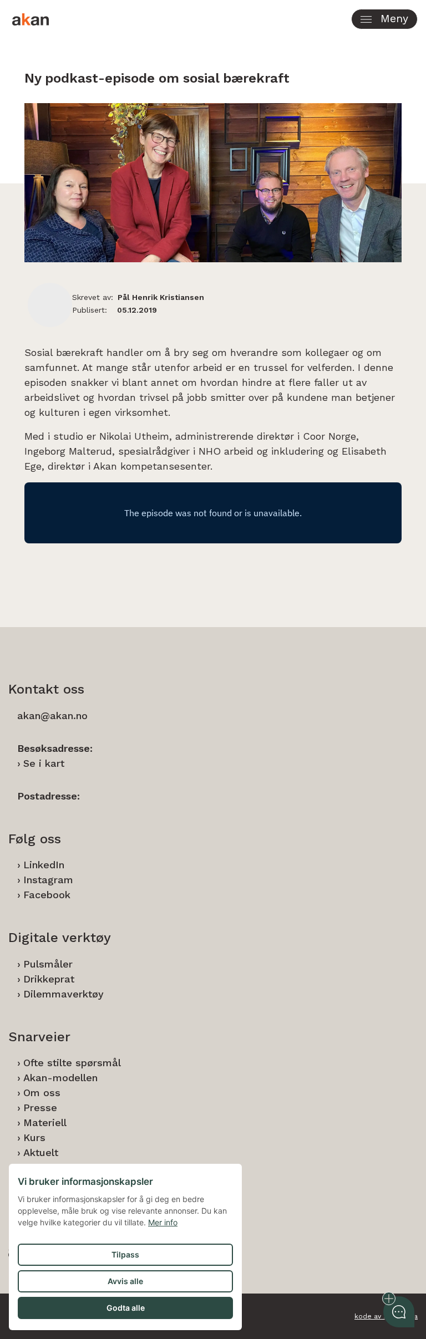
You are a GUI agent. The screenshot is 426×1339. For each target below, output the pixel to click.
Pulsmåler (48, 964)
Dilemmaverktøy (63, 994)
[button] (384, 19)
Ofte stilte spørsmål (72, 1062)
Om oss (41, 1092)
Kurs (34, 1137)
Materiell (45, 1122)
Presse (40, 1107)
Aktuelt (40, 1152)
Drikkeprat (48, 979)
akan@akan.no (52, 715)
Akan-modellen (60, 1077)
